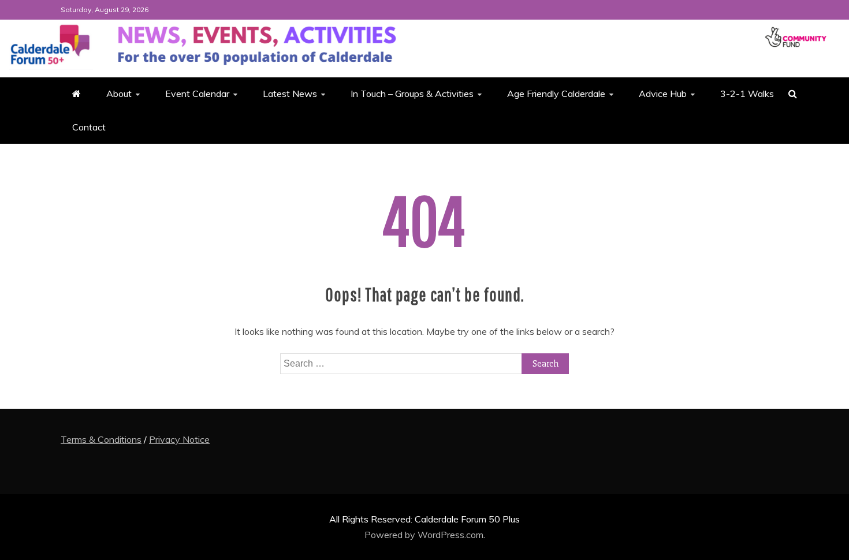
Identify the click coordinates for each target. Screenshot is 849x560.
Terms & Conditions (101, 439)
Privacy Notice (179, 439)
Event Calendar (197, 93)
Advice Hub (663, 93)
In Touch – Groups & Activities (412, 93)
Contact (89, 127)
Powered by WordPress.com (423, 534)
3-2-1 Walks (747, 93)
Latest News (290, 93)
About (119, 93)
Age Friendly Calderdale (556, 93)
